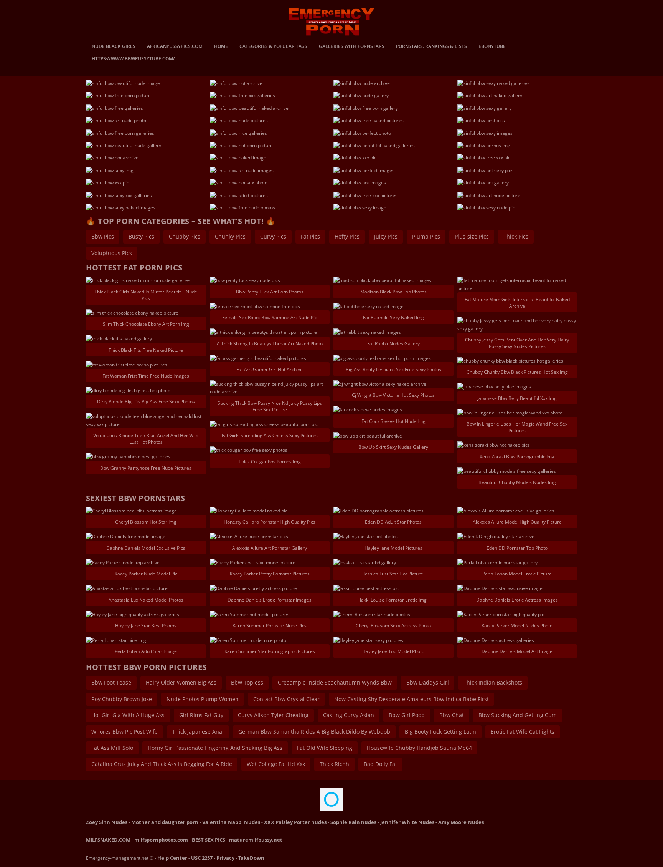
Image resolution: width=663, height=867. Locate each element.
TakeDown (251, 857)
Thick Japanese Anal (198, 731)
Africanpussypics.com (175, 47)
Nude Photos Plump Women (203, 699)
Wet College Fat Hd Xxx (276, 764)
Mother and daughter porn (164, 822)
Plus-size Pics (472, 236)
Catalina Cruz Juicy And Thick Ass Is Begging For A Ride (161, 764)
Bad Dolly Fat (380, 764)
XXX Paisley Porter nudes (295, 822)
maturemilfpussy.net (255, 839)
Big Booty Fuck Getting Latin (440, 731)
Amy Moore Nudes (461, 822)
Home (221, 47)
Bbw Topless (247, 682)
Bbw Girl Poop (407, 715)
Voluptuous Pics (111, 253)
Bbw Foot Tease (111, 682)
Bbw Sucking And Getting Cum (517, 715)
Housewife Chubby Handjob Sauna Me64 (419, 747)
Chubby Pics (184, 236)
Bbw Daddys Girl (427, 682)
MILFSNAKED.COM (108, 839)
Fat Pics (310, 236)
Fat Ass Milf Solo (112, 747)
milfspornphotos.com (161, 839)
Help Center (172, 857)
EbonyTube (492, 47)
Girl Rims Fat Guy (201, 715)
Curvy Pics (273, 236)
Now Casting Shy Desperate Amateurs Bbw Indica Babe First (411, 699)
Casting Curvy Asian (348, 715)
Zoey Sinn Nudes (106, 822)
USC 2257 (202, 857)
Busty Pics (141, 236)
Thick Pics (515, 236)
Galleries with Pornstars (351, 47)
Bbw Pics (102, 236)
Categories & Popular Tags (273, 47)
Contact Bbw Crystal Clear (286, 699)
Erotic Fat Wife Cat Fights (522, 731)
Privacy (225, 857)
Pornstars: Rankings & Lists (431, 47)
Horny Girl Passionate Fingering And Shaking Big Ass (215, 747)
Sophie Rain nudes (353, 822)
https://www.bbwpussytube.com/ (133, 59)
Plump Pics (426, 236)
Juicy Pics (385, 236)
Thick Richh (334, 764)
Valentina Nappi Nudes (231, 822)
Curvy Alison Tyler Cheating (273, 715)
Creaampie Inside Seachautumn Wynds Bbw (335, 682)
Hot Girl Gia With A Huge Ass (128, 715)
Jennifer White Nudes (407, 822)
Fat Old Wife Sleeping (324, 747)
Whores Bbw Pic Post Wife (124, 731)
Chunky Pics (230, 236)
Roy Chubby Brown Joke (121, 699)
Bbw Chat (451, 715)
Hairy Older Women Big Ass (181, 682)
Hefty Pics (347, 236)
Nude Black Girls (113, 47)
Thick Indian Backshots (492, 682)
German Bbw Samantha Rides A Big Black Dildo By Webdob (314, 731)
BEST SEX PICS (208, 839)
